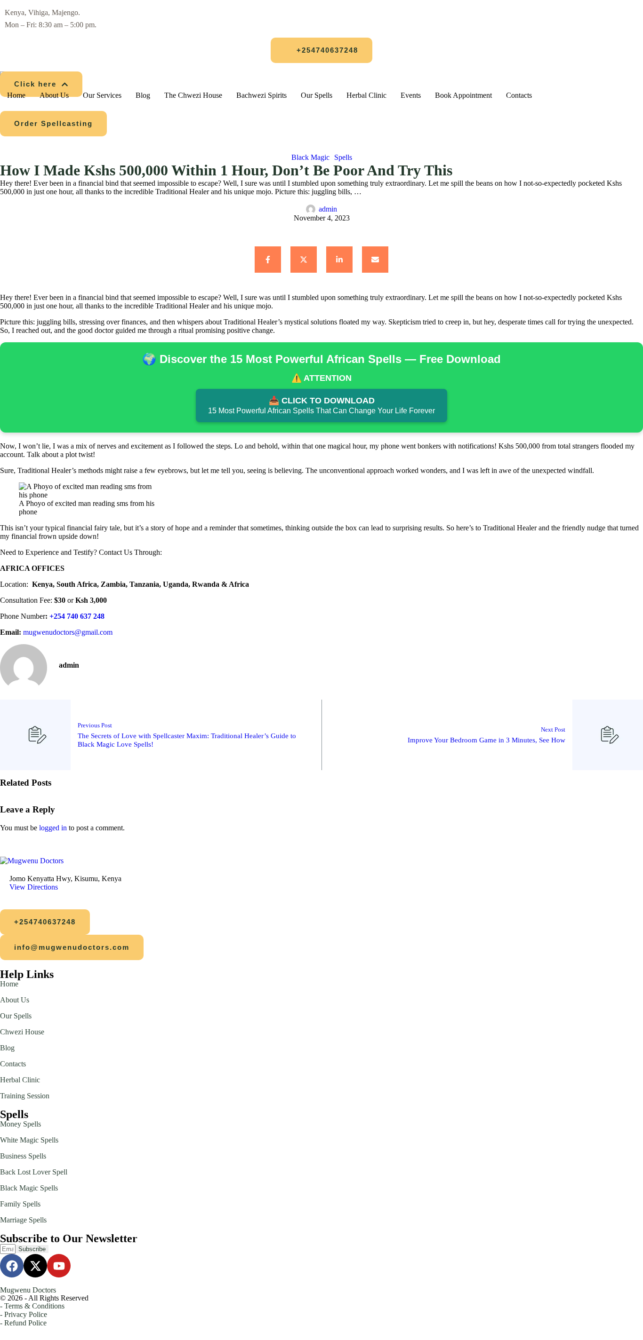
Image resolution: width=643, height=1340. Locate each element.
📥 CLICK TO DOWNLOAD (321, 405)
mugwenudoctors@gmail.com (68, 632)
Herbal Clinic (20, 1080)
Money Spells (20, 1124)
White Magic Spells (29, 1140)
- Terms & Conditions (32, 1306)
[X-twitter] (35, 1265)
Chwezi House (22, 1032)
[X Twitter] (303, 259)
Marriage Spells (23, 1220)
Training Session (24, 1096)
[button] (321, 50)
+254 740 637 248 (76, 616)
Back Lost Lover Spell (33, 1172)
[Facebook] (268, 259)
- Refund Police (23, 1323)
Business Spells (23, 1156)
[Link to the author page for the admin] (310, 209)
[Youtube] (59, 1265)
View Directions (33, 887)
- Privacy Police (23, 1314)
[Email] (375, 259)
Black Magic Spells (29, 1188)
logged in (53, 828)
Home (9, 984)
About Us (14, 1000)
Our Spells (16, 1016)
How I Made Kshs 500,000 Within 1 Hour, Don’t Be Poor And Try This (226, 170)
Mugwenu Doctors (28, 1290)
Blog (7, 1048)
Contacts (13, 1064)
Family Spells (20, 1204)
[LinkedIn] (339, 259)
